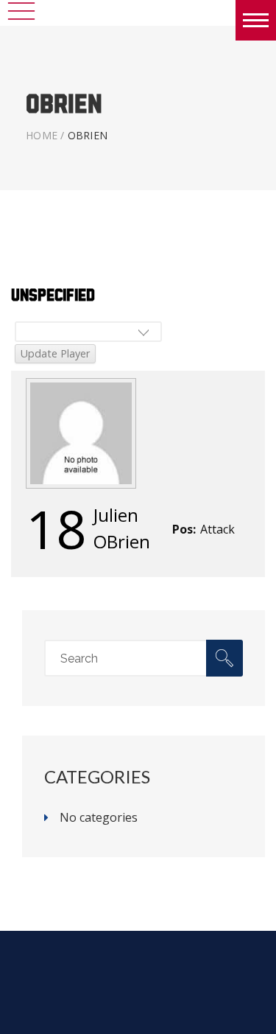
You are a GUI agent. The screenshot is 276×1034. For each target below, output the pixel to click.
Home (41, 135)
